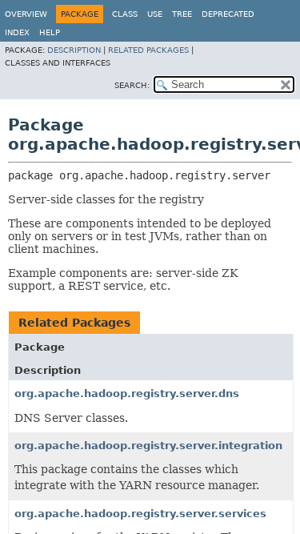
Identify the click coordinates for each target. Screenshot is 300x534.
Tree (182, 14)
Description (74, 50)
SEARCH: (132, 85)
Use (154, 14)
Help (49, 32)
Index (17, 32)
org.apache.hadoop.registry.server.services (140, 514)
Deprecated (228, 14)
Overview (26, 14)
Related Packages (148, 50)
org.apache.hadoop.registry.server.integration (148, 446)
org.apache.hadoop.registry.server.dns (126, 393)
